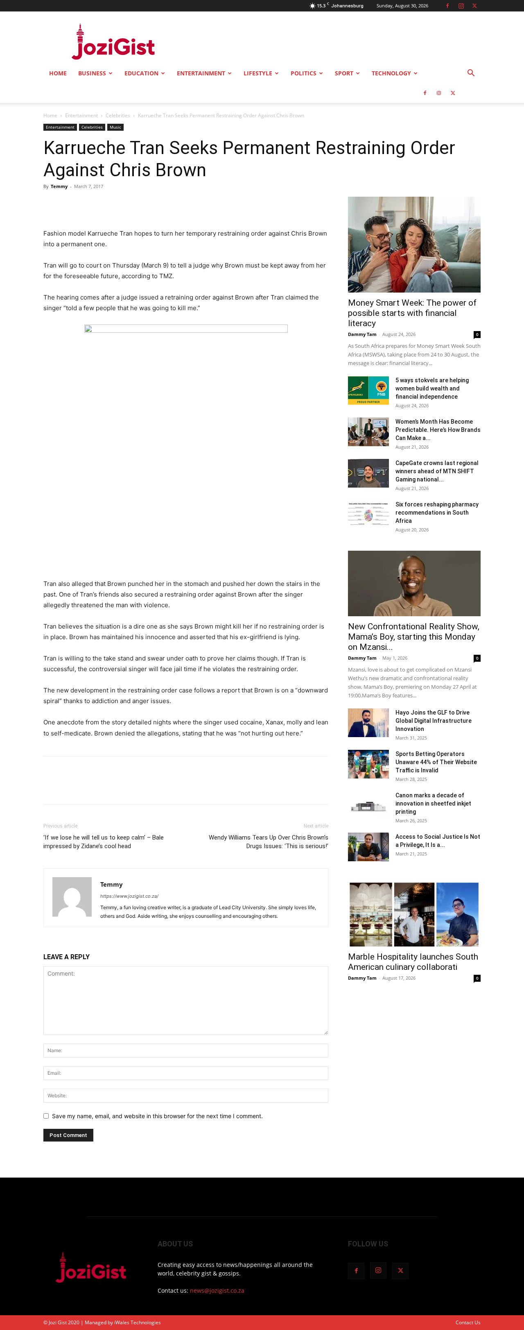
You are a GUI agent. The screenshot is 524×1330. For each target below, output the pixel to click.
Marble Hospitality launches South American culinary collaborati (413, 962)
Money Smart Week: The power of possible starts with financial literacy (412, 313)
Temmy (59, 186)
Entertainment (201, 73)
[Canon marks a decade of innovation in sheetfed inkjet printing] (368, 805)
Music (115, 127)
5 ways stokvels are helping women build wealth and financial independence (432, 388)
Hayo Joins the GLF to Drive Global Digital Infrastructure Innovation (433, 720)
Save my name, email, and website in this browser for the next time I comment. (157, 1115)
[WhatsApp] (108, 205)
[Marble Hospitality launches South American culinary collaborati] (414, 913)
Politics (303, 73)
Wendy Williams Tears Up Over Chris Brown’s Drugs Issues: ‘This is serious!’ (268, 842)
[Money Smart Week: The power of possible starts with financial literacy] (414, 245)
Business (92, 73)
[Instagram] (461, 5)
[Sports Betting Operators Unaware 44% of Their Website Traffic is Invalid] (368, 764)
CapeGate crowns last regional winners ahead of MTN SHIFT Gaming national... (437, 471)
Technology (391, 73)
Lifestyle (258, 73)
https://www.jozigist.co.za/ (129, 896)
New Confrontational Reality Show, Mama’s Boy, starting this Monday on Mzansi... (413, 637)
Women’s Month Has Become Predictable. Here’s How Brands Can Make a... (438, 429)
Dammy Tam (362, 334)
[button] (471, 74)
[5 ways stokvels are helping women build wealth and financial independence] (368, 390)
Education (141, 73)
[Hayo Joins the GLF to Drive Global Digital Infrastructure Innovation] (368, 722)
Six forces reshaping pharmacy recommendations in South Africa (437, 512)
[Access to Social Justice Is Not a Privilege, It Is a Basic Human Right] (368, 847)
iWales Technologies (137, 1322)
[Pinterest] (89, 205)
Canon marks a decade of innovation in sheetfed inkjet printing (433, 803)
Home (58, 73)
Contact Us (468, 1322)
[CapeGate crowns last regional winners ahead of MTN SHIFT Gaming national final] (368, 473)
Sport (344, 73)
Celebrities (118, 115)
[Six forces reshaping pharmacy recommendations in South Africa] (368, 514)
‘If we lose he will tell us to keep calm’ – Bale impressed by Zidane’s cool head (103, 842)
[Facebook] (447, 5)
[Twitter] (474, 5)
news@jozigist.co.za (217, 1290)
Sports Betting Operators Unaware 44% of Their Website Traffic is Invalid (436, 762)
